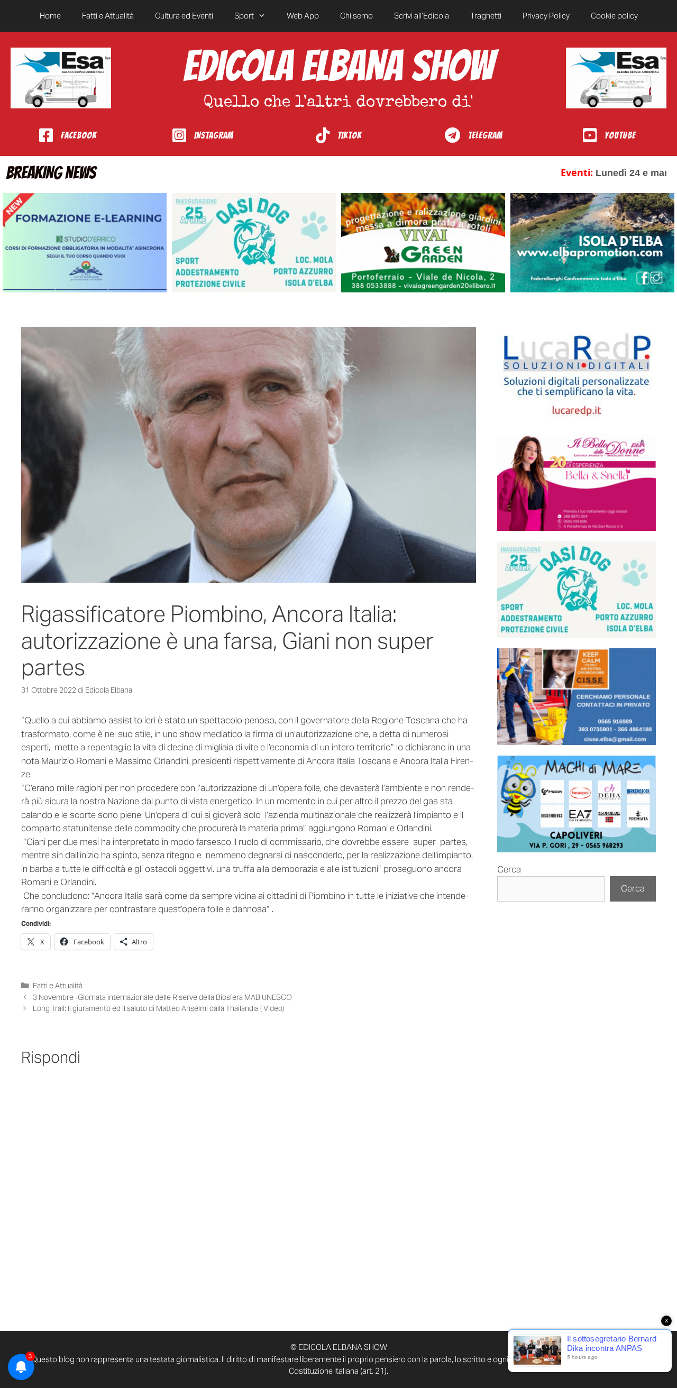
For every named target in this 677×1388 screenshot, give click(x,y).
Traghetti (485, 16)
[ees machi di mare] (576, 804)
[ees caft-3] (85, 243)
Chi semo (356, 16)
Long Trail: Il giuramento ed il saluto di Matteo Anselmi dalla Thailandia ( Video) (158, 1008)
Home (50, 16)
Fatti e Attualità (108, 16)
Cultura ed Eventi (184, 16)
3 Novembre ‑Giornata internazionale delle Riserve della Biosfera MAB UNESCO (162, 997)
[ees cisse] (576, 696)
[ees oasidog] (576, 589)
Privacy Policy (546, 16)
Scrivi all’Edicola (421, 16)
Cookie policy (614, 16)
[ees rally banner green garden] (423, 243)
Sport (244, 16)
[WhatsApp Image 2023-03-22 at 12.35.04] (576, 375)
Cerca (509, 869)
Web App (303, 16)
